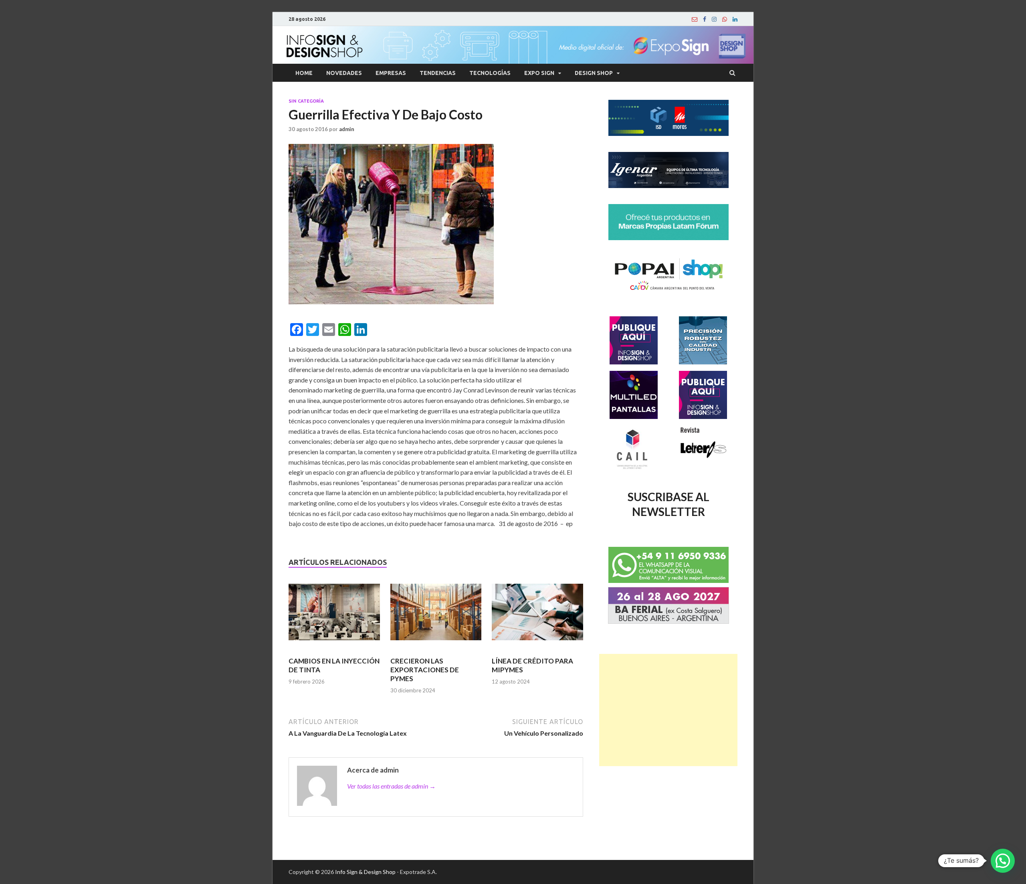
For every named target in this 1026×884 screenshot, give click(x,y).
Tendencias (438, 73)
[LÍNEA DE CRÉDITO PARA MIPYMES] (537, 615)
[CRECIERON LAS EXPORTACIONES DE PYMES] (436, 615)
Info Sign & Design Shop (365, 871)
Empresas (391, 73)
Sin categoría (306, 101)
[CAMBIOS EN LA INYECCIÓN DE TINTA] (334, 615)
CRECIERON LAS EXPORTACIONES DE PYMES (424, 670)
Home (304, 73)
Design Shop (594, 73)
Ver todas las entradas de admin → (391, 786)
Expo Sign (539, 73)
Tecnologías (490, 73)
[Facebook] (704, 19)
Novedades (344, 73)
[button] (1003, 861)
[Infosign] (694, 19)
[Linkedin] (735, 19)
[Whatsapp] (724, 19)
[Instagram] (714, 19)
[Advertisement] (668, 710)
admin (346, 129)
